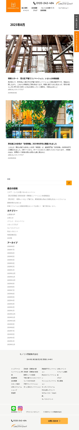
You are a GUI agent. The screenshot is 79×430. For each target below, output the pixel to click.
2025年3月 (11, 304)
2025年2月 (11, 307)
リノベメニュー (63, 8)
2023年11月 (11, 344)
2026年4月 (11, 260)
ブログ (35, 10)
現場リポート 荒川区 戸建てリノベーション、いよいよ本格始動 (33, 78)
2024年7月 (11, 331)
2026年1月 (11, 270)
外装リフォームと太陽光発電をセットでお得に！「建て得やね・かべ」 (32, 206)
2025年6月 (11, 294)
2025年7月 (11, 290)
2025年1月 (11, 310)
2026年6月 (11, 253)
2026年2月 (11, 266)
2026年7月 (11, 250)
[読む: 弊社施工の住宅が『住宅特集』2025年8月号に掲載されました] (39, 119)
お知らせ (10, 89)
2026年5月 (11, 256)
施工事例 (24, 8)
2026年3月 (11, 263)
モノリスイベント (13, 228)
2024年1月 (11, 341)
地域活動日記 (12, 235)
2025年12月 (11, 273)
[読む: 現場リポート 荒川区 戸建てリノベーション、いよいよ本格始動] (39, 53)
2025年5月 (11, 297)
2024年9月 (11, 324)
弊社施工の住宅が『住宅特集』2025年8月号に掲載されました (32, 144)
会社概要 (34, 8)
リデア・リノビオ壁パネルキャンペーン (21, 192)
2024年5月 (11, 334)
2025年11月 (11, 277)
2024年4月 (11, 338)
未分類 (9, 238)
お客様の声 (11, 214)
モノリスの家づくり (47, 8)
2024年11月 (11, 317)
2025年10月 (11, 280)
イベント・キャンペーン (15, 221)
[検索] (69, 183)
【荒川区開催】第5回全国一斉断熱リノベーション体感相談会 (28, 196)
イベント (26, 10)
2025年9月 (11, 283)
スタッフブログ (19, 89)
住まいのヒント (12, 231)
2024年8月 (11, 327)
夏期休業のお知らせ (14, 203)
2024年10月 (11, 321)
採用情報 (43, 10)
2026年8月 (11, 246)
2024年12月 (11, 314)
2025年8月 (11, 287)
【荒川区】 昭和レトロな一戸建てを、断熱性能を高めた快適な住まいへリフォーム (36, 199)
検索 (8, 179)
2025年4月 (11, 300)
